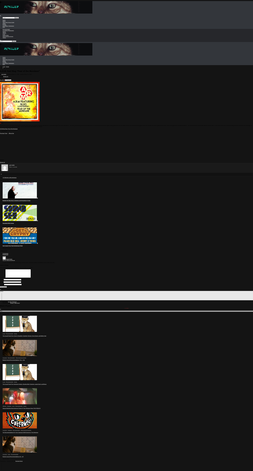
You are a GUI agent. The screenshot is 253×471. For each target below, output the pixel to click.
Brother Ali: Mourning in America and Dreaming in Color (16, 200)
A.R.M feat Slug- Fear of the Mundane (9, 128)
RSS (4, 27)
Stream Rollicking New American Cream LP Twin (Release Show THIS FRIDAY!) (22, 408)
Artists (4, 23)
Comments (5, 253)
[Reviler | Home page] (46, 13)
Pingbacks (5, 254)
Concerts (5, 357)
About (4, 21)
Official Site (11, 133)
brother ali (8, 177)
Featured (9, 406)
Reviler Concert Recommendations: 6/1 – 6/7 (13, 456)
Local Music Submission (8, 26)
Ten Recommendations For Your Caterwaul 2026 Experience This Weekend (20, 432)
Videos (4, 37)
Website (2, 284)
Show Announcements (8, 36)
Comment (2, 277)
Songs (4, 31)
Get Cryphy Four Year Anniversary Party (13, 245)
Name (1, 279)
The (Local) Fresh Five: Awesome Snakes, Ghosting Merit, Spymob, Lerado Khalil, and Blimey (25, 384)
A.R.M (4, 177)
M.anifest (12, 177)
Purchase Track (3, 133)
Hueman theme (19, 461)
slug (15, 177)
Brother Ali (5, 76)
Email (1, 282)
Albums (4, 33)
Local (4, 34)
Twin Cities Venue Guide (8, 22)
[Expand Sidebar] (0, 289)
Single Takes (6, 35)
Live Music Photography (8, 30)
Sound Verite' (9, 259)
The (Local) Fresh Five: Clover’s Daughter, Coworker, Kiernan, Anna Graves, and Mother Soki (24, 336)
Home (4, 20)
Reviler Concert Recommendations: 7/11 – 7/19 (14, 360)
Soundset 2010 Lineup (8, 223)
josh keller (3, 74)
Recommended (6, 29)
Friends (4, 24)
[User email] (1, 174)
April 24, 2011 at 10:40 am (9, 260)
